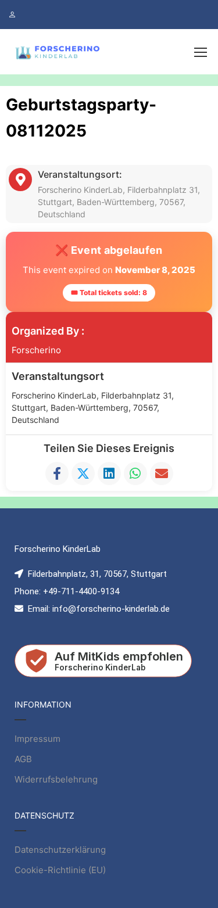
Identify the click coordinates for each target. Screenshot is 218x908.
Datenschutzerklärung (60, 849)
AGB (23, 759)
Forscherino (36, 350)
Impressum (37, 738)
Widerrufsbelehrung (56, 779)
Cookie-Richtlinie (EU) (60, 869)
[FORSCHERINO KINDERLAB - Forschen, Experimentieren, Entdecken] (58, 51)
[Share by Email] (161, 473)
